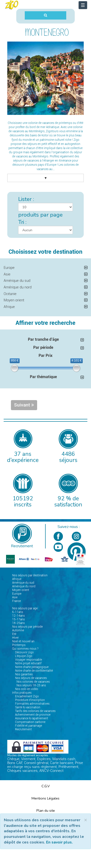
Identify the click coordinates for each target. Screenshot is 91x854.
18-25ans (18, 623)
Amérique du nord (18, 287)
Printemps (18, 645)
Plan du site (45, 810)
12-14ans (18, 615)
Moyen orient (14, 300)
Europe (9, 267)
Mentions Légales (45, 798)
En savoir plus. (59, 842)
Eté (14, 634)
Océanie (10, 294)
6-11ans (17, 612)
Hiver (15, 637)
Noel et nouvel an (23, 641)
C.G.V (45, 786)
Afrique (9, 307)
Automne (18, 630)
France (16, 601)
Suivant (22, 405)
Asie (7, 274)
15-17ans (18, 619)
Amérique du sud (17, 280)
